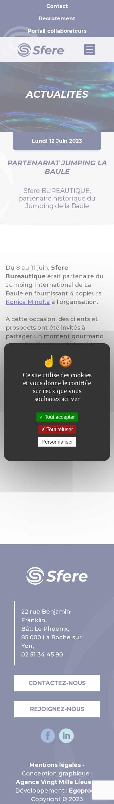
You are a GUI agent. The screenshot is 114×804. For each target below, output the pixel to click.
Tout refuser (59, 429)
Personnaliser (57, 442)
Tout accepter (59, 417)
